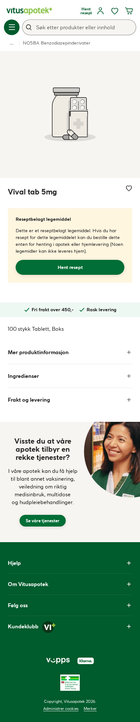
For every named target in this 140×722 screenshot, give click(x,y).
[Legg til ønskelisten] (129, 188)
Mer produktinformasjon (38, 352)
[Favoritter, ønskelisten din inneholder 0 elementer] (114, 11)
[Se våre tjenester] (42, 482)
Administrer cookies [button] (60, 708)
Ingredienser (23, 376)
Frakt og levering (29, 399)
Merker (90, 708)
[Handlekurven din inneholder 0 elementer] (129, 11)
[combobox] (79, 27)
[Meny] (12, 27)
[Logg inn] (100, 11)
